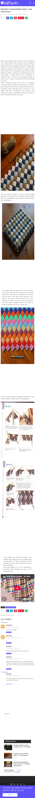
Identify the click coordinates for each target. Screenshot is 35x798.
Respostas (5, 672)
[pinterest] (21, 784)
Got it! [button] (10, 795)
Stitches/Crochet (10, 607)
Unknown (9, 625)
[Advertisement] (17, 41)
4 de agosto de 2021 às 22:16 (13, 627)
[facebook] (11, 784)
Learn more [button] (20, 790)
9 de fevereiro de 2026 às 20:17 (13, 675)
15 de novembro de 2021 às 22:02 (14, 637)
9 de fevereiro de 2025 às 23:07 (13, 658)
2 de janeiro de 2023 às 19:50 (13, 648)
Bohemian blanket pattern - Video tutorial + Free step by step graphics (21, 763)
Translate (17, 772)
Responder (9, 632)
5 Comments (24, 14)
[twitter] (14, 784)
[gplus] (18, 784)
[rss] (24, 784)
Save (22, 18)
